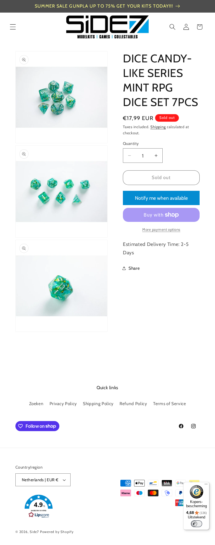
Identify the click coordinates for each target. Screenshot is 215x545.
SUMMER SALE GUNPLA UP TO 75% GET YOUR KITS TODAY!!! (104, 6)
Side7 (34, 532)
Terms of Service (169, 403)
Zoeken (36, 403)
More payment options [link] (161, 229)
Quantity (131, 143)
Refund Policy (133, 403)
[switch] (196, 523)
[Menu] (206, 485)
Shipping (158, 126)
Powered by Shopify (57, 532)
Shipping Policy (98, 403)
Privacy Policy (63, 403)
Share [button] (134, 268)
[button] (13, 27)
